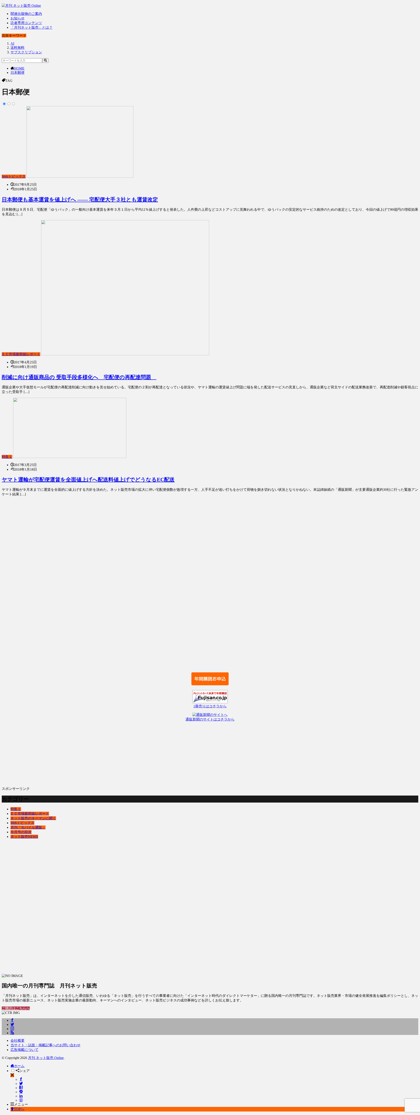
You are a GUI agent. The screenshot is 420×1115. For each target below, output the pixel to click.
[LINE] (21, 1092)
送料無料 (17, 47)
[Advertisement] (133, 584)
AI (12, 43)
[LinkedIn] (21, 1096)
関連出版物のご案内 (26, 14)
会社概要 (17, 1040)
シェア (24, 1071)
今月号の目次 (21, 832)
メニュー (21, 1104)
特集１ (7, 457)
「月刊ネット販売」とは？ (31, 27)
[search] (45, 60)
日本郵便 (17, 72)
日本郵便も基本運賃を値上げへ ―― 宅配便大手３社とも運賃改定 (80, 199)
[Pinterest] (21, 1100)
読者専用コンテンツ (26, 23)
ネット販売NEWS (24, 836)
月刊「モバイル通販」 (28, 827)
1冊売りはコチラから (210, 706)
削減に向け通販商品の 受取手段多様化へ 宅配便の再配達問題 (79, 377)
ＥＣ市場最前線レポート (21, 354)
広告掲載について (24, 1050)
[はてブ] (21, 1088)
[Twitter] (21, 1083)
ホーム (19, 1066)
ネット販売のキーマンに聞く (33, 818)
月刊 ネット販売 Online (46, 1058)
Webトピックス (14, 176)
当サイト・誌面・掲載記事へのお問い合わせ (45, 1045)
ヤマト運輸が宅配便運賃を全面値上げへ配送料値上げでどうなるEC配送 (88, 479)
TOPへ (19, 1109)
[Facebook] (21, 1079)
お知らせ (17, 18)
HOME (19, 68)
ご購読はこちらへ (16, 1008)
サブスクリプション (26, 52)
